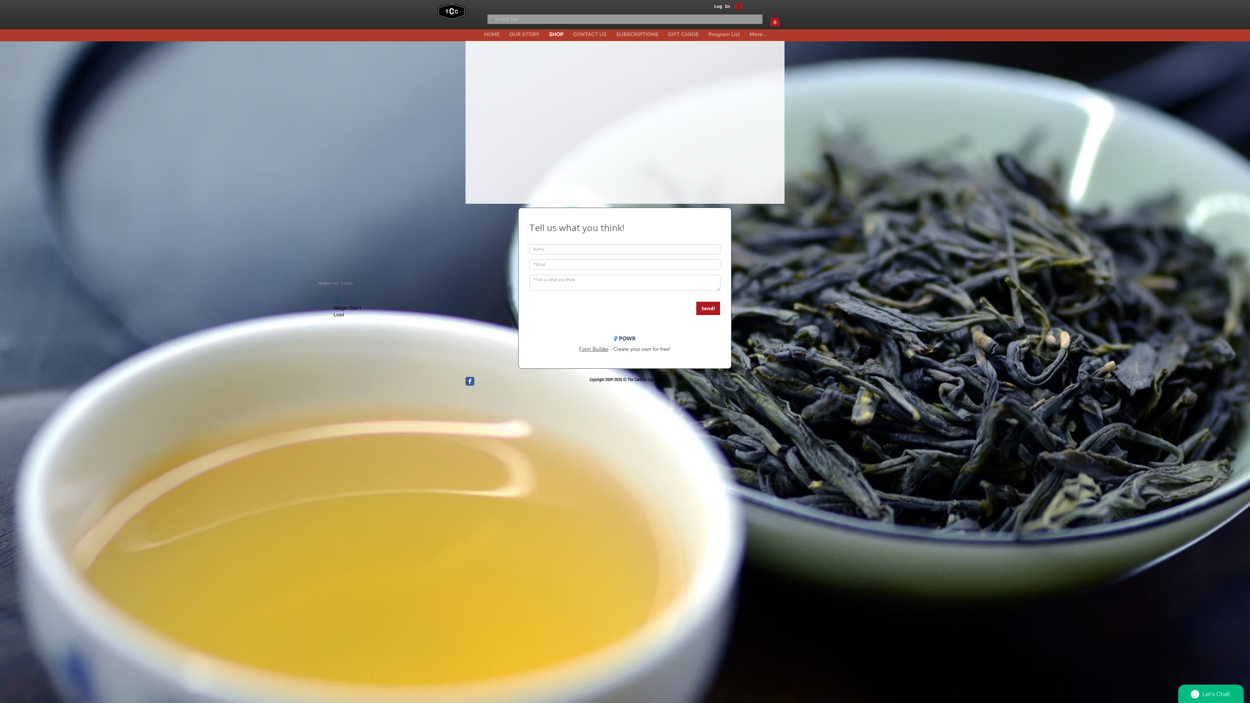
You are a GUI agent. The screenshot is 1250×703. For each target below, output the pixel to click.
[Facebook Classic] (469, 381)
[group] (625, 134)
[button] (775, 20)
